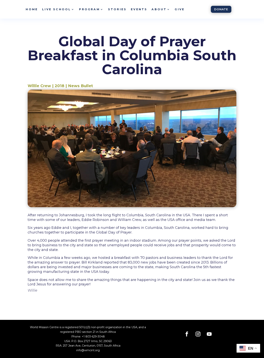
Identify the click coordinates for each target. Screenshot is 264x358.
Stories (117, 9)
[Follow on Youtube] (209, 334)
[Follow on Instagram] (198, 334)
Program (89, 9)
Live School (56, 9)
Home (32, 9)
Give (180, 9)
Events (139, 9)
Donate (221, 9)
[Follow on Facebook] (187, 334)
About (159, 9)
